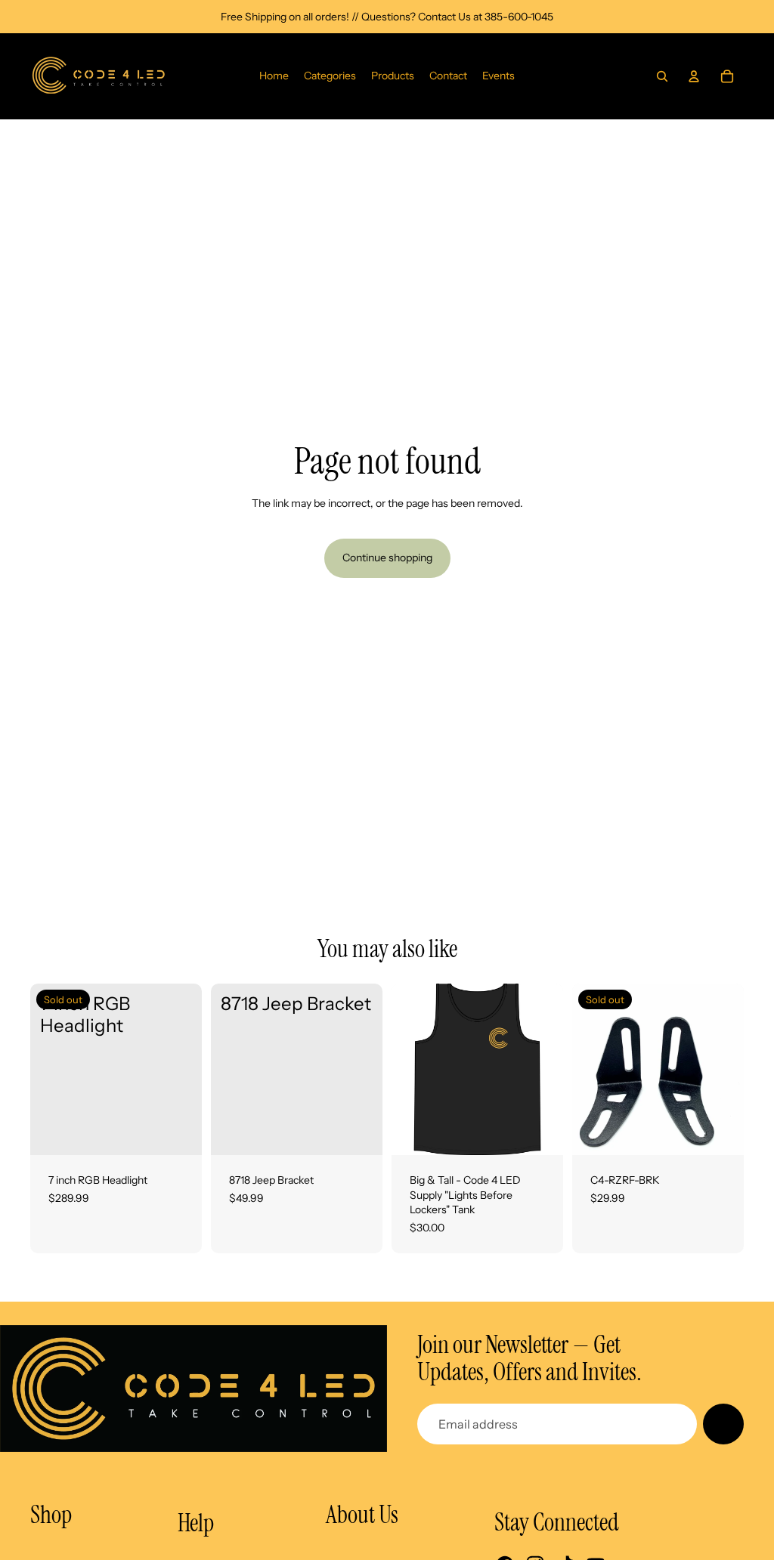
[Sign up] (723, 1424)
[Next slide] (551, 1069)
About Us (362, 1515)
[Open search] (662, 76)
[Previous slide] (403, 1069)
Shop (51, 1515)
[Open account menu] (694, 76)
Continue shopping (387, 557)
